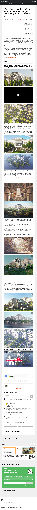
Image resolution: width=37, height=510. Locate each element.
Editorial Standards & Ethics (5, 507)
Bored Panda (4, 500)
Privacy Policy (12, 507)
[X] (6, 502)
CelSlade (7, 416)
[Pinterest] (4, 502)
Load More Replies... (10, 406)
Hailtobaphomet (9, 403)
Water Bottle (9, 411)
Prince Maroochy (8, 398)
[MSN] (11, 502)
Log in (35, 1)
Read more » (18, 388)
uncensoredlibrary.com (12, 57)
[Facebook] (1, 502)
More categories (7, 479)
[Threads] (9, 502)
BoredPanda (5, 1)
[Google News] (12, 502)
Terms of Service (18, 507)
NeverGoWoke (8, 407)
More (23, 3)
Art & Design (6, 7)
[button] (31, 444)
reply (11, 405)
